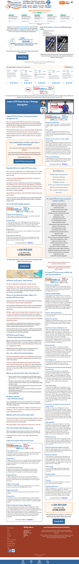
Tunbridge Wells (59, 537)
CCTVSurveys (24, 6)
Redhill (66, 536)
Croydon (55, 530)
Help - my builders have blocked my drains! (59, 190)
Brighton (42, 535)
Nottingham (62, 531)
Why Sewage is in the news (58, 182)
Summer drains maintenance (59, 177)
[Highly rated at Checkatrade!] (24, 209)
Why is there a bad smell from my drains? (59, 187)
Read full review (26, 80)
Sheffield (70, 531)
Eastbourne (66, 535)
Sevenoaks (49, 537)
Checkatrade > (30, 242)
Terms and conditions (11, 543)
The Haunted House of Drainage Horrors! (58, 174)
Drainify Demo (22, 57)
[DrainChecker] (13, 4)
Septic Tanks (59, 192)
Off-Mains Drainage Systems (24, 161)
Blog (8, 537)
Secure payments (10, 527)
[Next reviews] (72, 80)
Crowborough (55, 535)
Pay (67, 2)
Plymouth (66, 531)
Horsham (47, 536)
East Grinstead (61, 535)
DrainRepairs (35, 6)
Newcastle (54, 531)
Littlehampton (57, 536)
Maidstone (69, 530)
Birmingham (44, 530)
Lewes (52, 536)
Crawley (50, 535)
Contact (62, 2)
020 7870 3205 (28, 3)
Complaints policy (10, 545)
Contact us (9, 535)
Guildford (59, 530)
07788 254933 (40, 3)
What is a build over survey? (59, 179)
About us (9, 533)
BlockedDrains (30, 6)
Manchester (43, 531)
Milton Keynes (48, 531)
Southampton (56, 532)
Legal (8, 547)
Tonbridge (54, 537)
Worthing (64, 537)
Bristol (48, 530)
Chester (51, 530)
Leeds (62, 530)
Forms (8, 529)
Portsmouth (62, 536)
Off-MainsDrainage (48, 6)
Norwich (57, 531)
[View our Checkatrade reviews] (68, 67)
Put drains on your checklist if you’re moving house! (59, 184)
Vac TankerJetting (41, 6)
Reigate (69, 536)
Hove (50, 536)
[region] (39, 76)
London (65, 530)
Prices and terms (10, 541)
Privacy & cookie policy (11, 539)
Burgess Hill (46, 535)
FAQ (8, 531)
